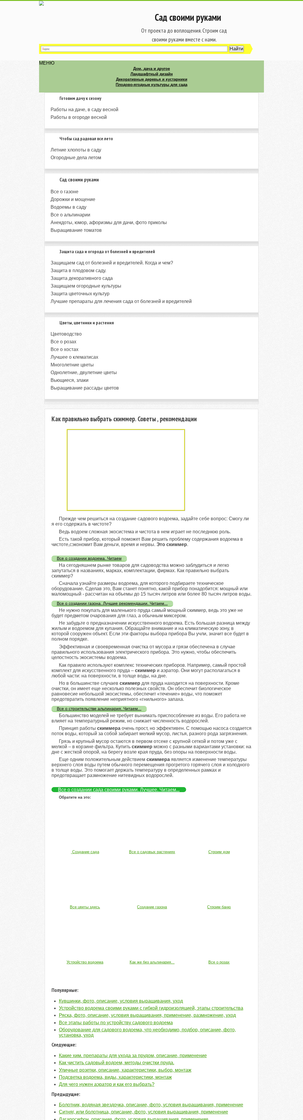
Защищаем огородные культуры (86, 285)
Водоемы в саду (68, 207)
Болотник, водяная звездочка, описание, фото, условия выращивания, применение (151, 1104)
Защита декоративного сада (82, 278)
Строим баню (219, 907)
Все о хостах (64, 349)
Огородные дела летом (76, 157)
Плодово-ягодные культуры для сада (151, 84)
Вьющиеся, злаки (69, 380)
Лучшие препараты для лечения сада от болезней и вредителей (121, 301)
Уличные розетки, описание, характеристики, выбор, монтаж (125, 1070)
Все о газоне (64, 191)
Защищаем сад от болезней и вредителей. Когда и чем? (112, 262)
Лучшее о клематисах (74, 357)
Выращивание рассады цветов (85, 387)
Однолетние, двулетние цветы (84, 372)
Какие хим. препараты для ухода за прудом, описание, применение (133, 1055)
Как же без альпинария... (152, 962)
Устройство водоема (85, 962)
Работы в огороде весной (79, 117)
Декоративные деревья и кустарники (151, 79)
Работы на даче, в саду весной (84, 109)
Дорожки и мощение (73, 199)
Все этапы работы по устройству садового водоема (116, 1022)
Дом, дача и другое (151, 68)
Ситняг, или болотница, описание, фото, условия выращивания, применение (143, 1111)
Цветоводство (66, 333)
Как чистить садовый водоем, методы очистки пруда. (116, 1062)
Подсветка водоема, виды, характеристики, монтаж (115, 1077)
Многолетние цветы (72, 364)
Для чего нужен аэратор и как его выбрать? (106, 1084)
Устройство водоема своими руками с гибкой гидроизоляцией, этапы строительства (151, 1008)
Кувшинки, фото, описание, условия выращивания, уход (121, 1000)
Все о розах (63, 341)
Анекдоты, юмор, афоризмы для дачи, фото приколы (109, 222)
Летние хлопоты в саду (76, 149)
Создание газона (152, 907)
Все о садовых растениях (152, 852)
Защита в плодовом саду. (78, 270)
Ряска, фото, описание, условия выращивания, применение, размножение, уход (147, 1015)
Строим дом (219, 852)
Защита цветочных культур (80, 293)
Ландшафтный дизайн (151, 74)
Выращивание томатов (76, 230)
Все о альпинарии (70, 214)
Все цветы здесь (85, 907)
